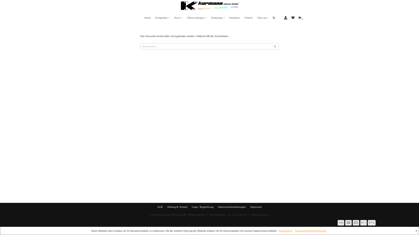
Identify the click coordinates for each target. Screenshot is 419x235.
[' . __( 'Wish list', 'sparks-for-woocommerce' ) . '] (293, 17)
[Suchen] (275, 46)
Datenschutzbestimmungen (232, 207)
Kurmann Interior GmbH (173, 214)
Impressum (256, 207)
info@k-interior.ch (260, 214)
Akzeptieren (285, 230)
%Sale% (248, 17)
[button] (169, 17)
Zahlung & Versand (177, 207)
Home (148, 17)
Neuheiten (234, 17)
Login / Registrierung (203, 207)
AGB (160, 207)
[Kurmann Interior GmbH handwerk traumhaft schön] (209, 5)
